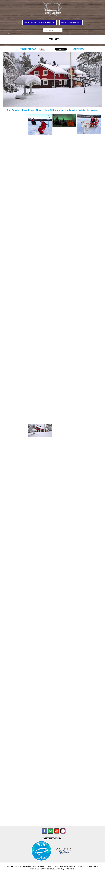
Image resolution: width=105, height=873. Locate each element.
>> (79, 49)
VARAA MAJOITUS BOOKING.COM (39, 22)
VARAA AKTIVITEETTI (71, 22)
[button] (52, 30)
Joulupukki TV (57, 869)
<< (28, 49)
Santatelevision (70, 869)
